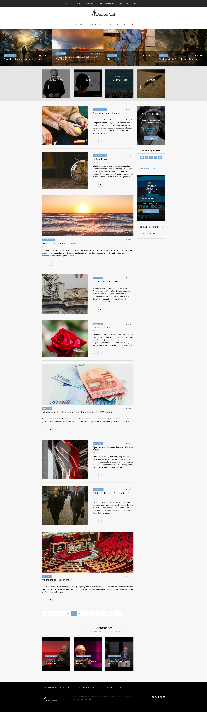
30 (97, 613)
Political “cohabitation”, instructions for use (112, 494)
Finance (120, 3)
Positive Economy (73, 3)
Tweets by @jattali (146, 168)
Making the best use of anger (56, 580)
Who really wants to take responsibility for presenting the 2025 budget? (78, 412)
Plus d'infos (150, 211)
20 (92, 613)
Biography (79, 24)
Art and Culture (133, 3)
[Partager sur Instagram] (129, 141)
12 (79, 613)
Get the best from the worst (106, 281)
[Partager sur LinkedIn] (120, 141)
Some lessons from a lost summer (59, 243)
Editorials (95, 24)
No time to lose (100, 159)
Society (99, 3)
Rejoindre (150, 138)
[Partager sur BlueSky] (115, 141)
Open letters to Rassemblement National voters (113, 448)
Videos (109, 24)
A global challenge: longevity (107, 113)
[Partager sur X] (110, 141)
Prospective (109, 3)
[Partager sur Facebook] (106, 141)
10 (68, 613)
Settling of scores (101, 327)
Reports (121, 24)
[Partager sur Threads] (125, 141)
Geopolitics (88, 3)
